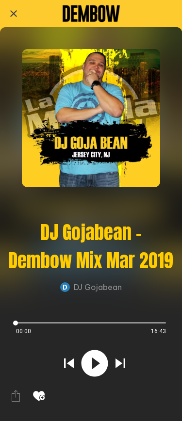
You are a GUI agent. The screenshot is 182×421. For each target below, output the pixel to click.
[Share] (15, 395)
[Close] (13, 13)
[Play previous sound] (69, 363)
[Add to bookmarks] (38, 395)
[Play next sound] (120, 363)
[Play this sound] (95, 363)
